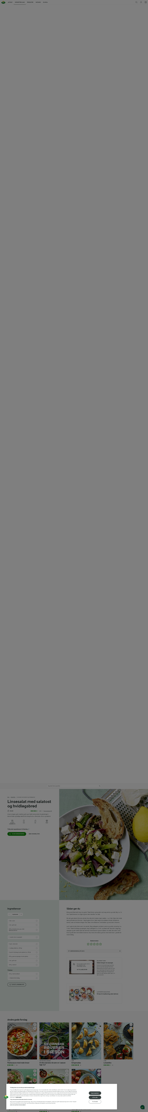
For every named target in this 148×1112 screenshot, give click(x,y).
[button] (5, 1097)
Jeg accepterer (95, 1093)
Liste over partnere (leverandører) (18, 1104)
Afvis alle (94, 1097)
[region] (61, 1097)
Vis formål (95, 1101)
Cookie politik (18, 1097)
